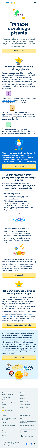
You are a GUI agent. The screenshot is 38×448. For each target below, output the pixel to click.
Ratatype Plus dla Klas (27, 425)
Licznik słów (24, 407)
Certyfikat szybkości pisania (8, 403)
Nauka (22, 396)
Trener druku (6, 397)
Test (3, 400)
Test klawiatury (25, 404)
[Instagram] (34, 444)
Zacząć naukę (19, 51)
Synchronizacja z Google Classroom (28, 421)
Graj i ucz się (24, 401)
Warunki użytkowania (8, 425)
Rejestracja (19, 275)
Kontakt (4, 422)
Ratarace (5, 340)
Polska (26, 431)
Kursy (3, 407)
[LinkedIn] (31, 444)
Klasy (22, 418)
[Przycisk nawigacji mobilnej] (34, 2)
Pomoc (22, 398)
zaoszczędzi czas (8, 100)
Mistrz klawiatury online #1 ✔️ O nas (9, 419)
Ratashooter (14, 340)
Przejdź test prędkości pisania (19, 325)
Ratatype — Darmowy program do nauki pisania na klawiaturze (11, 444)
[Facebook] (27, 444)
